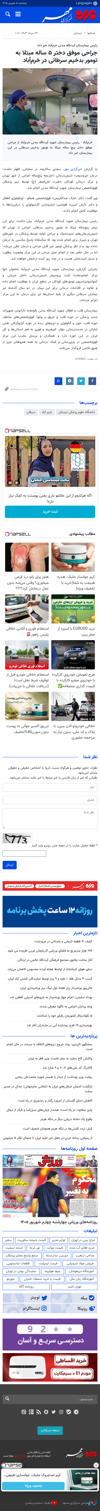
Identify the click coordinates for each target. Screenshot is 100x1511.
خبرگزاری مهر (73, 169)
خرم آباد (47, 412)
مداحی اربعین (85, 1255)
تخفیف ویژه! (33, 1486)
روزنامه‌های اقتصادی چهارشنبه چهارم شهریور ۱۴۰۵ (57, 1222)
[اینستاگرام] (61, 1412)
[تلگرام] (76, 1412)
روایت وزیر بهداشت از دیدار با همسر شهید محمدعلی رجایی (53, 1077)
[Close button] (96, 1465)
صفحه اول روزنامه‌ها (79, 1149)
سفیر (8, 1240)
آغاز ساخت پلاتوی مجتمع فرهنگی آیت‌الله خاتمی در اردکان (55, 960)
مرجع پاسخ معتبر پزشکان (22, 1255)
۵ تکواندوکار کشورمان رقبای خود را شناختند (64, 1015)
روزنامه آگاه (26, 1286)
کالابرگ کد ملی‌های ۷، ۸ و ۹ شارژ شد (67, 1067)
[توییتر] (54, 1412)
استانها (91, 33)
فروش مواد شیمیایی (80, 1263)
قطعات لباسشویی (18, 1263)
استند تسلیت (14, 1247)
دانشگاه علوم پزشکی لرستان (76, 412)
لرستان (78, 33)
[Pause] (10, 483)
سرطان (31, 412)
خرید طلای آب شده (82, 1247)
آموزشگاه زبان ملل (82, 1279)
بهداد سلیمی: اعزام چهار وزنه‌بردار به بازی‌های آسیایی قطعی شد (51, 997)
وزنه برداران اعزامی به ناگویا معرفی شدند (65, 1006)
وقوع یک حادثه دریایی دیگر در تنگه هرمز (66, 1119)
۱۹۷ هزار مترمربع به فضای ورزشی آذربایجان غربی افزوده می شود (50, 950)
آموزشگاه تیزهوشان (81, 1271)
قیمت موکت (54, 1247)
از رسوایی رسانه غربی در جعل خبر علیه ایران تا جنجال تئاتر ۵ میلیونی (47, 1138)
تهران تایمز (74, 1286)
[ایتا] (24, 1412)
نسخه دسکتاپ (50, 1430)
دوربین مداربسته (57, 1255)
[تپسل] (6, 430)
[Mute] (17, 483)
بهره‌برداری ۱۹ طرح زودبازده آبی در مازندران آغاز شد (59, 1025)
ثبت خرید (50, 511)
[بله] (68, 1412)
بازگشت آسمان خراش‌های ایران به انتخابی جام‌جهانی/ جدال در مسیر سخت (48, 1089)
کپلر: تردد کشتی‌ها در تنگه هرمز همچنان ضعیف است (57, 1128)
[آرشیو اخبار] (31, 1412)
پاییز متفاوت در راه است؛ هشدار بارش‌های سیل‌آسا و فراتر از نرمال (49, 1110)
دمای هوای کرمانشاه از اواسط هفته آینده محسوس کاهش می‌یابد (49, 969)
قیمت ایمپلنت (48, 1263)
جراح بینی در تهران (83, 1240)
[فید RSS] (39, 1412)
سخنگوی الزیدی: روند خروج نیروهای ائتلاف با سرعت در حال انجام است (49, 1047)
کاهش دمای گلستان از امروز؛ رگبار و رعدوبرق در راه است (55, 1100)
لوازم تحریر (58, 1240)
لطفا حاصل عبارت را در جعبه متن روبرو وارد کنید (64, 845)
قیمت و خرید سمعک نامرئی (42, 1279)
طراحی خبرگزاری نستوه (75, 1503)
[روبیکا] (46, 1412)
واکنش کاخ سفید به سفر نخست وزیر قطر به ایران (60, 1058)
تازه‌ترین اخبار (85, 933)
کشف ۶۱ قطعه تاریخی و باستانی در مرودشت (63, 941)
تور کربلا (34, 1247)
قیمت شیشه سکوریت (31, 1240)
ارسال (9, 865)
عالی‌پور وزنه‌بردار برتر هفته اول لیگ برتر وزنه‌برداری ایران (56, 988)
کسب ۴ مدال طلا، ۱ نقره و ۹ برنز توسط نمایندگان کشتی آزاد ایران (50, 978)
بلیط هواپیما (53, 1271)
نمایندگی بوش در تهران (21, 1271)
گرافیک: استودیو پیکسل (38, 1503)
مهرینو (11, 1279)
